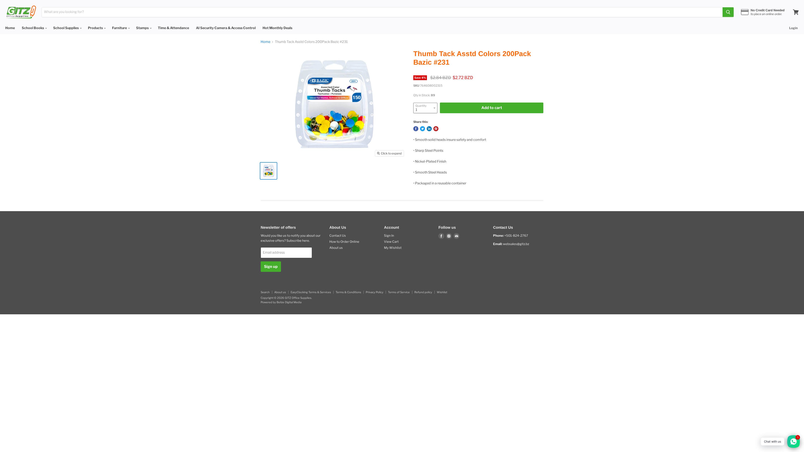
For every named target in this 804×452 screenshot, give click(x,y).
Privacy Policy (374, 292)
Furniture (120, 28)
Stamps (142, 28)
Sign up (271, 266)
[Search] (728, 12)
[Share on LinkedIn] (429, 128)
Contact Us (337, 236)
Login (793, 28)
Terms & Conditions (348, 292)
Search (265, 292)
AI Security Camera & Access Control (226, 28)
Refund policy (423, 292)
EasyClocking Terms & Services (311, 292)
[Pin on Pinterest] (435, 128)
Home (10, 28)
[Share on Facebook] (415, 128)
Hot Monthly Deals (277, 28)
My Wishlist (393, 248)
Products (95, 28)
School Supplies (66, 28)
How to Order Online (344, 242)
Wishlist (442, 292)
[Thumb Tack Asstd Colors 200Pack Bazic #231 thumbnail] (268, 171)
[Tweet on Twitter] (422, 128)
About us (336, 248)
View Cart (391, 242)
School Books (33, 28)
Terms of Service (399, 292)
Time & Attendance (173, 28)
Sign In (389, 236)
